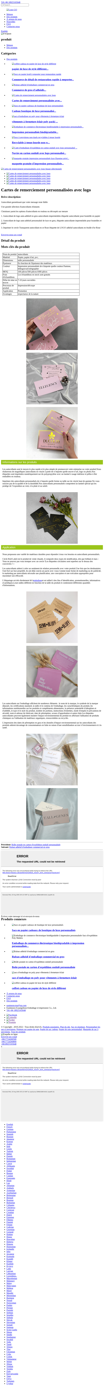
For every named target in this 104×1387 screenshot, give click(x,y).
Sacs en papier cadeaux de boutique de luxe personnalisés (43, 930)
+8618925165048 (8, 1044)
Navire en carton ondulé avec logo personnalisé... (39, 153)
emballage (37, 580)
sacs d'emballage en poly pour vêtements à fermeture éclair (44, 977)
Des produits (11, 17)
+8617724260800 (8, 1041)
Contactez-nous (13, 26)
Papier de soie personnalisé (70, 1029)
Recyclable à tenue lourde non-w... (31, 142)
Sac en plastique (78, 1027)
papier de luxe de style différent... (30, 68)
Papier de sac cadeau (49, 1029)
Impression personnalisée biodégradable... (35, 132)
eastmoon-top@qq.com (16, 1005)
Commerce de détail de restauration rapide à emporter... (43, 79)
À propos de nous (14, 19)
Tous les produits (18, 1032)
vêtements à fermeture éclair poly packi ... (35, 121)
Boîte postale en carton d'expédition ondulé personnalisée (36, 844)
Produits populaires (51, 1027)
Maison (9, 14)
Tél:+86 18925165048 (10, 2)
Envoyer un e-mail (9, 1037)
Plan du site (65, 1027)
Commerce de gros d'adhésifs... (29, 90)
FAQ (8, 24)
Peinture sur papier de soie (28, 1029)
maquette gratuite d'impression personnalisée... (38, 163)
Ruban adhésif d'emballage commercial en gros (29, 847)
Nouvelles (10, 22)
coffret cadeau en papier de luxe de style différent (39, 988)
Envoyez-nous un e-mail (11, 235)
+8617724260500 (8, 1039)
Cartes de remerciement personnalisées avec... (37, 100)
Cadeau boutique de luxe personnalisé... (34, 111)
